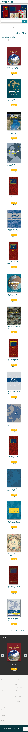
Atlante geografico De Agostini (13, 392)
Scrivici (2, 709)
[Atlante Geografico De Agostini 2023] (14, 316)
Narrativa (17, 684)
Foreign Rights (4, 710)
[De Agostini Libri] (1, 27)
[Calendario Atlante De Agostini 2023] (14, 11)
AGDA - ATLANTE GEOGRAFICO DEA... (13, 68)
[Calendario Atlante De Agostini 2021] (14, 575)
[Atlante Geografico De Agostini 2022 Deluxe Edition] (14, 413)
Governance (17, 698)
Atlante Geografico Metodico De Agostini (13, 522)
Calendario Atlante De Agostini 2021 (14, 587)
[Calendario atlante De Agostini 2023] (14, 348)
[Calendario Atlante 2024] (14, 251)
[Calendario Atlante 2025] (14, 186)
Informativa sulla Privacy (20, 699)
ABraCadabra (3, 685)
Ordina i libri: (4, 40)
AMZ (2, 687)
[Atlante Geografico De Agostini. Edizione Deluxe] (14, 608)
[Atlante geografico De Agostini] (14, 381)
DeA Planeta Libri (7, 1)
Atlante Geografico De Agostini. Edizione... (13, 619)
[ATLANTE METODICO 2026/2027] (14, 88)
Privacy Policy (18, 701)
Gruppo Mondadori (18, 693)
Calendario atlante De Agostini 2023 (13, 360)
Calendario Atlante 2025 (12, 197)
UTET (2, 684)
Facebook (3, 715)
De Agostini (3, 681)
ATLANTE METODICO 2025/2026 (13, 165)
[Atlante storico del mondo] (14, 543)
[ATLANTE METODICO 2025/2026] (14, 153)
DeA (2, 682)
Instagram (3, 718)
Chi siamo (17, 692)
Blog (2, 690)
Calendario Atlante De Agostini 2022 (14, 457)
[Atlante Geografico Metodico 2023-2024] (14, 283)
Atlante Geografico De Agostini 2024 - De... (13, 230)
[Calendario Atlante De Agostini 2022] (14, 445)
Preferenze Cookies (19, 704)
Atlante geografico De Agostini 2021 (13, 489)
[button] (2, 11)
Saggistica (17, 682)
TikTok (2, 717)
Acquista (14, 72)
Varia (16, 681)
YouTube (2, 720)
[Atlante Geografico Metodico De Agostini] (14, 510)
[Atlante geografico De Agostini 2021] (14, 478)
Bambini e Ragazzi (18, 687)
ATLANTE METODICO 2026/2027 (13, 100)
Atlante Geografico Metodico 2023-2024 (13, 295)
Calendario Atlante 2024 (12, 262)
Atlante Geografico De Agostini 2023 (13, 327)
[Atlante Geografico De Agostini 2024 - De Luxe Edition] (14, 219)
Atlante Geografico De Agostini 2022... (13, 424)
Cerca (24, 21)
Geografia (17, 685)
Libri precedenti (17, 630)
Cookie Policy (17, 703)
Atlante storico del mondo (12, 554)
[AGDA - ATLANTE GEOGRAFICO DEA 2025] (14, 121)
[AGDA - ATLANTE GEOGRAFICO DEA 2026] (14, 56)
